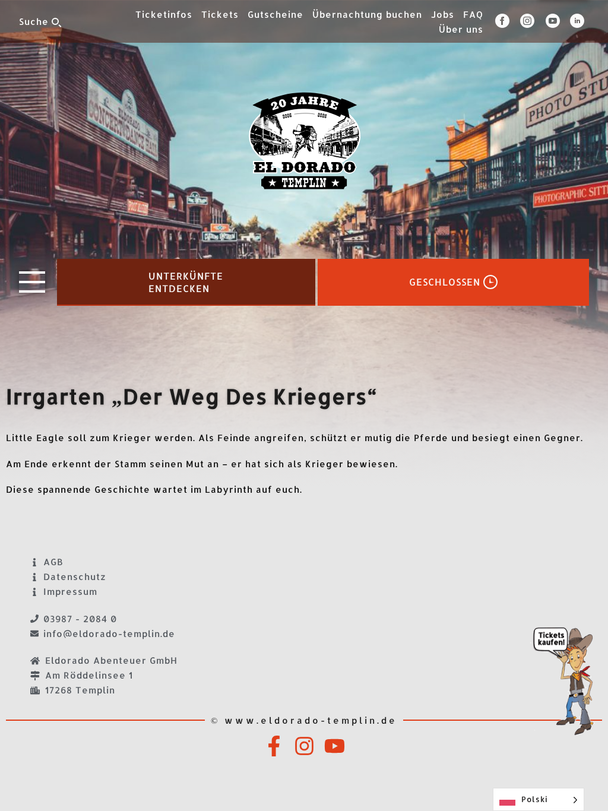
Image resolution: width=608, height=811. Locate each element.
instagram (533, 21)
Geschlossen (444, 282)
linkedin (579, 21)
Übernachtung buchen (367, 14)
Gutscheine (275, 14)
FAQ (473, 14)
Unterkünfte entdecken (185, 282)
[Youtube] (334, 746)
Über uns (461, 29)
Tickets (220, 14)
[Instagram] (304, 746)
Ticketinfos (163, 14)
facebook (507, 21)
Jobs (442, 14)
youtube (558, 21)
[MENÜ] (32, 282)
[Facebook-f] (274, 746)
